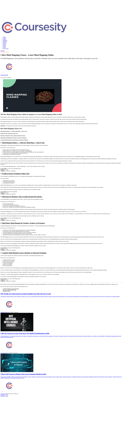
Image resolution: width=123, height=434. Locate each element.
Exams (4, 45)
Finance (4, 42)
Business (5, 41)
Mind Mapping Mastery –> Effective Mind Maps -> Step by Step (14, 131)
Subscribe (2, 50)
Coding (4, 38)
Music (4, 46)
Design (4, 39)
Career (4, 47)
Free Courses (5, 48)
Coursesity (3, 394)
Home (4, 37)
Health (4, 43)
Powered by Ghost (4, 396)
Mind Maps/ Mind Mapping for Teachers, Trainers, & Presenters (13, 137)
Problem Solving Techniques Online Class (9, 133)
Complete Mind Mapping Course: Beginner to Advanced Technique (14, 140)
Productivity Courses (5, 51)
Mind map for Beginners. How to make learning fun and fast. (13, 135)
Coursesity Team (4, 75)
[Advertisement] (61, 10)
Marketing (5, 40)
